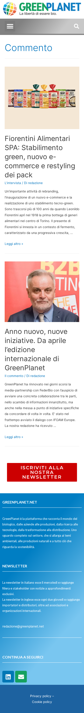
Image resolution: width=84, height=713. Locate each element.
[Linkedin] (8, 676)
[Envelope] (21, 676)
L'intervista (13, 183)
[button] (10, 26)
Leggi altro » (14, 244)
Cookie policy (42, 702)
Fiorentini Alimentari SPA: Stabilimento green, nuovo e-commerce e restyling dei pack (40, 156)
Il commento (14, 376)
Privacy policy (40, 696)
